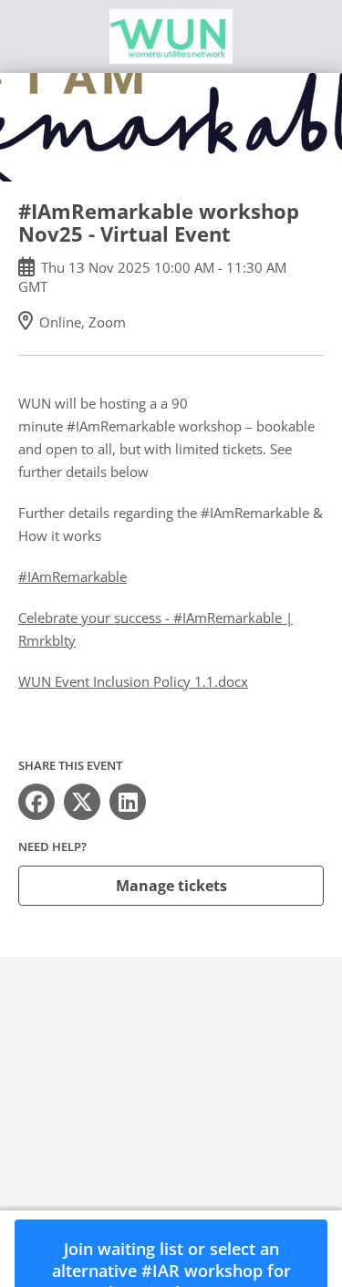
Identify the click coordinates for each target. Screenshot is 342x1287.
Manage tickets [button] (171, 886)
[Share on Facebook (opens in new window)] (36, 802)
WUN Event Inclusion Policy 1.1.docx (133, 681)
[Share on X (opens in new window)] (82, 802)
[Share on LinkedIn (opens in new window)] (127, 802)
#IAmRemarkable (72, 576)
